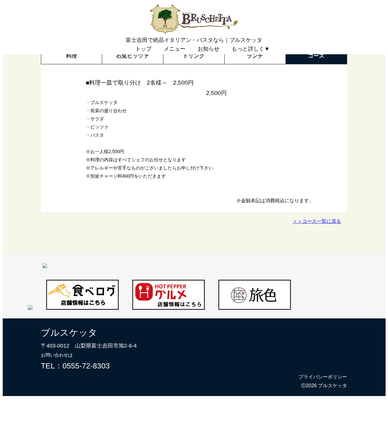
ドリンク (194, 56)
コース (316, 56)
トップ (143, 49)
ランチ (255, 56)
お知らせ (208, 49)
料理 (71, 56)
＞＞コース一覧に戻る (317, 221)
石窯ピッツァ (132, 56)
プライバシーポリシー (323, 376)
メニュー (175, 49)
